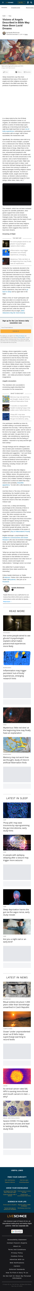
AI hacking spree (15, 7)
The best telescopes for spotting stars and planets (10, 1208)
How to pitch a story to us (17, 1273)
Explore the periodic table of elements (10, 1195)
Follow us (19, 72)
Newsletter (28, 72)
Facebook (5, 582)
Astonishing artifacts (24, 1182)
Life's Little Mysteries (10, 1180)
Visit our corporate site (20, 1226)
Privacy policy (17, 1253)
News (26, 34)
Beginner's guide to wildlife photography (24, 1205)
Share (6, 72)
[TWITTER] (13, 590)
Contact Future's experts (17, 1243)
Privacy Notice (21, 337)
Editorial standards (17, 1269)
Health (4, 16)
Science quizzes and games (10, 1204)
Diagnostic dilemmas (10, 1182)
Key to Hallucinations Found (20, 531)
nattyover (7, 577)
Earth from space (24, 1180)
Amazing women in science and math (24, 1191)
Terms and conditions (17, 1249)
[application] (17, 193)
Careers (17, 1266)
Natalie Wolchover (14, 33)
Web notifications (17, 1263)
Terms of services (20, 335)
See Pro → (21, 2)
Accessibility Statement (17, 1239)
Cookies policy (17, 1256)
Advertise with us (17, 1259)
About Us (17, 1246)
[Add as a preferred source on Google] (17, 1231)
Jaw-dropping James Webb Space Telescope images (9, 1191)
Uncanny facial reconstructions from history (24, 1195)
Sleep (9, 16)
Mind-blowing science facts (24, 1208)
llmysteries (12, 579)
